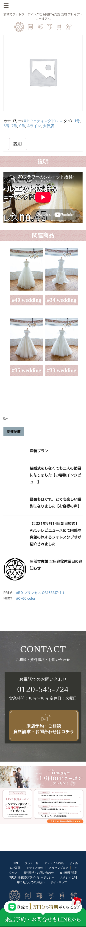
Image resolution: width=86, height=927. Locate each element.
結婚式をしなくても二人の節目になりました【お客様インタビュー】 (55, 475)
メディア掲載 (34, 867)
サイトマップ (58, 882)
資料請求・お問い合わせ (38, 872)
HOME (15, 863)
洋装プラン (39, 450)
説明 (18, 143)
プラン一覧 (32, 863)
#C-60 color (26, 598)
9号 (22, 125)
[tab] (17, 144)
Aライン (34, 125)
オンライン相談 (54, 863)
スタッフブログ (58, 867)
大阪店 (48, 125)
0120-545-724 (43, 689)
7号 (14, 125)
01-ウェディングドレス (43, 120)
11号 (76, 120)
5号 (6, 125)
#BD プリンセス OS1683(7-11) (40, 593)
